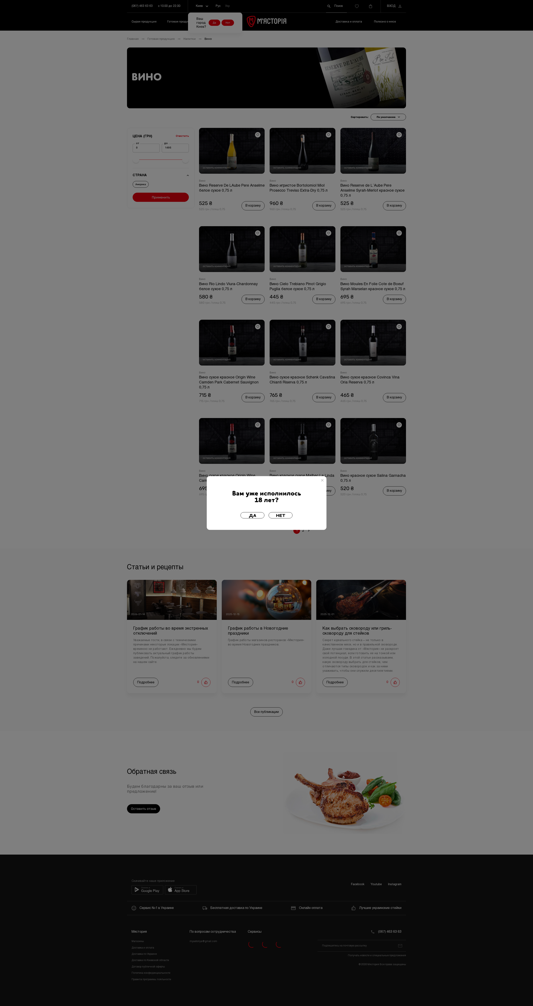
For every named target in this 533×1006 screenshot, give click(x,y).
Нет (280, 515)
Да (252, 515)
